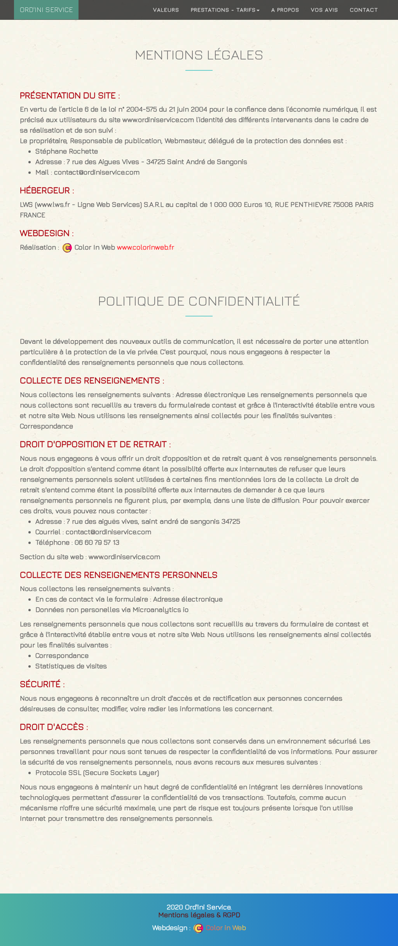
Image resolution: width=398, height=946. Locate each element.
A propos (285, 9)
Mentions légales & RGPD (199, 915)
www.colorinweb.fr (145, 247)
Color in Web (226, 927)
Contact (364, 9)
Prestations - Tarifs (223, 9)
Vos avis (324, 9)
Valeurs (166, 9)
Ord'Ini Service (46, 9)
